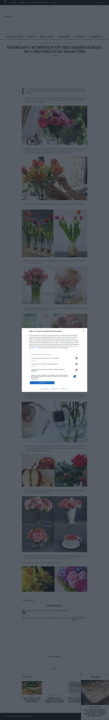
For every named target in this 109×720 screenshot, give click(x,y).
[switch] (75, 358)
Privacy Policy (64, 388)
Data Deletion (45, 388)
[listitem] (54, 354)
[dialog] (54, 360)
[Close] (84, 331)
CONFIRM (42, 382)
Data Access (54, 388)
